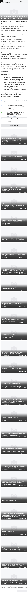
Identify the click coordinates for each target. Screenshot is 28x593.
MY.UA (2, 1)
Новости (7, 2)
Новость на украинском (21, 21)
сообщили (8, 35)
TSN (5, 101)
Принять (22, 591)
